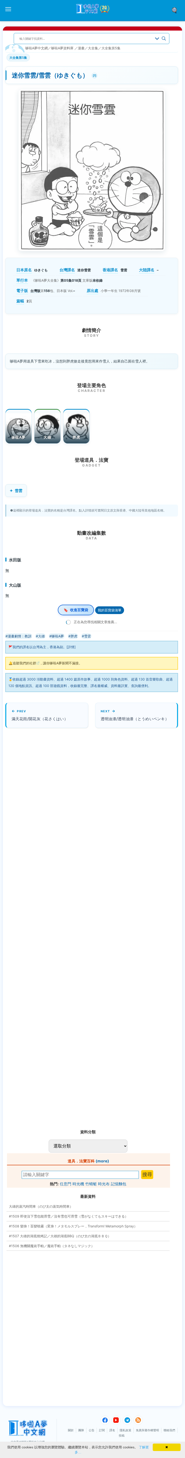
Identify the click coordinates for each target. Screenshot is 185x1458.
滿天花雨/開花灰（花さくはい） (40, 718)
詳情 (71, 647)
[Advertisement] (45, 926)
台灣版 (35, 291)
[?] (94, 75)
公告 (91, 1430)
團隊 (81, 1430)
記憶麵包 (118, 1183)
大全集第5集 (110, 48)
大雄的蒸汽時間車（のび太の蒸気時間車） (41, 1206)
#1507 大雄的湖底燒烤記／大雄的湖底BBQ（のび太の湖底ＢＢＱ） (60, 1236)
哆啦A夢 (18, 437)
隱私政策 (125, 1430)
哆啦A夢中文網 (36, 48)
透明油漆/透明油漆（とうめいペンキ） (135, 718)
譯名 (112, 1430)
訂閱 (102, 1430)
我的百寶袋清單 (109, 610)
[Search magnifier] (163, 38)
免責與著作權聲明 (147, 1430)
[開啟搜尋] (176, 9)
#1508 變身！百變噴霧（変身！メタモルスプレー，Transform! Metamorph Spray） (73, 1226)
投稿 (122, 1435)
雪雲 (18, 490)
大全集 (93, 48)
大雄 (47, 437)
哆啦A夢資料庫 (62, 48)
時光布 (104, 1183)
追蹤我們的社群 (24, 663)
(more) (102, 1161)
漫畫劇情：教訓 (19, 636)
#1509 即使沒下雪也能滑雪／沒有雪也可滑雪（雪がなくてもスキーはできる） (68, 1216)
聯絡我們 (169, 1430)
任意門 (65, 1183)
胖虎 (76, 437)
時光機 (78, 1183)
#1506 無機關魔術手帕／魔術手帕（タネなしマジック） (51, 1246)
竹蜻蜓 (91, 1183)
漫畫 (81, 48)
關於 (71, 1430)
